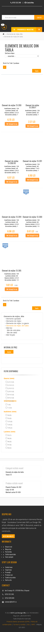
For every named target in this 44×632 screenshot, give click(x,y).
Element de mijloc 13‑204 (11, 216)
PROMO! (26, 191)
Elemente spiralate (13, 319)
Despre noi (8, 546)
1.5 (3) (9, 408)
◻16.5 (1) (10, 388)
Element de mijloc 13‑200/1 (32, 106)
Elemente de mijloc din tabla (17, 325)
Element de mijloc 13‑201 (32, 161)
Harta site (8, 580)
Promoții (8, 572)
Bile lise (9, 328)
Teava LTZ (9, 474)
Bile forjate (10, 335)
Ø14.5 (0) (10, 394)
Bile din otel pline (13, 330)
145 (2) (9, 428)
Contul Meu (30, 2)
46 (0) (9, 441)
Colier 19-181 (10, 489)
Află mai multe (8, 536)
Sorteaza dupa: (10, 53)
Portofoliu (8, 551)
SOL (28, 624)
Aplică (9, 352)
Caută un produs (10, 577)
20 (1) (9, 435)
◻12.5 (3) (10, 382)
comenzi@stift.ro (10, 601)
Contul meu (8, 567)
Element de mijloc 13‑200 (11, 105)
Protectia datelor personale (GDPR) (18, 622)
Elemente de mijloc (13, 321)
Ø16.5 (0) (10, 398)
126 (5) (9, 425)
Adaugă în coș (12, 124)
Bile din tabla (12, 332)
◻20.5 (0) (10, 391)
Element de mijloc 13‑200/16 (11, 162)
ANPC (33, 624)
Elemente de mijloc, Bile (15, 34)
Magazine (8, 549)
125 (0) (9, 421)
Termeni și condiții (19, 624)
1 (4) (8, 404)
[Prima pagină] (3, 34)
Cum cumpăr (9, 557)
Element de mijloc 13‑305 (11, 270)
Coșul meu (8, 569)
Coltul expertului (10, 554)
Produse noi (9, 575)
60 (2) (9, 448)
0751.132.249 (9, 594)
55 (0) (9, 418)
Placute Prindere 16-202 (13, 487)
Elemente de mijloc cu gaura (17, 323)
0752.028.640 (9, 598)
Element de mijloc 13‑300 (32, 216)
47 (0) (9, 445)
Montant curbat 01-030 (13, 492)
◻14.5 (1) (10, 385)
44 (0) (9, 415)
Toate (36, 71)
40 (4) (9, 438)
